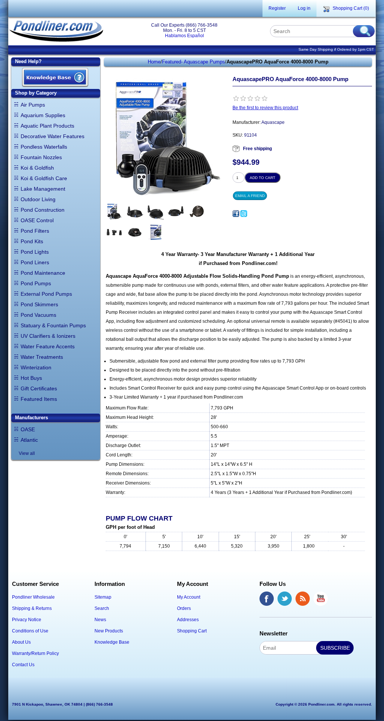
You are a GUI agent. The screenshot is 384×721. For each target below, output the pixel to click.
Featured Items (39, 399)
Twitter (285, 599)
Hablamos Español (184, 35)
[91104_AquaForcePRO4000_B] (134, 211)
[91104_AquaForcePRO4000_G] (134, 232)
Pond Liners (35, 262)
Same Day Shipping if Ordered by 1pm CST (336, 49)
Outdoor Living (38, 199)
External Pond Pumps (46, 294)
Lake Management (43, 189)
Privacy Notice (26, 619)
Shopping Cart (192, 631)
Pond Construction (42, 210)
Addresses (188, 619)
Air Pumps (33, 105)
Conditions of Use (30, 631)
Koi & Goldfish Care (44, 178)
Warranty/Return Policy (35, 653)
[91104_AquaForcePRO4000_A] (114, 211)
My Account (188, 597)
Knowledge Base (111, 642)
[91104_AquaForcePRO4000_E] (196, 211)
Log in (304, 8)
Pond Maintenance (43, 273)
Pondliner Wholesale (33, 597)
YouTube (321, 599)
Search (101, 608)
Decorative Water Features (52, 136)
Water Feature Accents (48, 346)
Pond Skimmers (39, 304)
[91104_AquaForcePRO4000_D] (176, 211)
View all (27, 453)
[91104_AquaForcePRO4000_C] (155, 211)
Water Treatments (42, 357)
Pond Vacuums (38, 315)
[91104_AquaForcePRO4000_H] (155, 232)
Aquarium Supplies (43, 115)
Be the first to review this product (265, 107)
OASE (28, 429)
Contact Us (23, 664)
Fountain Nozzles (41, 157)
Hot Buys (31, 378)
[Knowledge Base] (55, 78)
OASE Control (37, 220)
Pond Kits (32, 241)
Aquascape (273, 122)
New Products (108, 631)
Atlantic (29, 440)
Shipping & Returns (32, 608)
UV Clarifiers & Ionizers (48, 336)
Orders (184, 608)
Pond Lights (35, 252)
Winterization (36, 367)
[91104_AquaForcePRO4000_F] (114, 232)
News (100, 619)
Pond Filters (35, 231)
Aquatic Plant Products (47, 126)
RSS (303, 599)
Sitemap (102, 597)
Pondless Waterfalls (44, 147)
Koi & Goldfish (37, 168)
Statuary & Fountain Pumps (53, 325)
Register (277, 8)
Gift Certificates (39, 388)
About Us (21, 642)
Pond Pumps (36, 283)
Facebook (267, 599)
